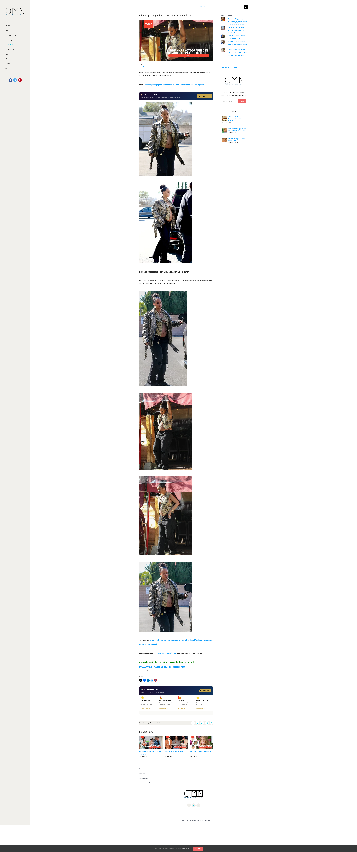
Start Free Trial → (204, 96)
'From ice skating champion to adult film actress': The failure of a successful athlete (237, 44)
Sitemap (143, 771)
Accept (197, 848)
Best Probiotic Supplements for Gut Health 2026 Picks (237, 129)
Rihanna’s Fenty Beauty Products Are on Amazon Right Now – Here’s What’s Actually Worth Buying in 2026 (150, 754)
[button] (224, 118)
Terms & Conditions (146, 781)
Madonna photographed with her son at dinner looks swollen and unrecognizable (175, 85)
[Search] (15, 68)
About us (143, 766)
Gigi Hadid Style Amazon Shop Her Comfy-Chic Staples (236, 118)
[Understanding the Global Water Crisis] (224, 139)
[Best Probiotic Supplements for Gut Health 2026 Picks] (224, 129)
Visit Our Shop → (205, 690)
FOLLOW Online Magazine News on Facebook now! (162, 667)
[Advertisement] (56, 835)
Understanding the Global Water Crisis (236, 139)
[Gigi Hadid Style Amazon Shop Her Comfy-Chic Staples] (224, 117)
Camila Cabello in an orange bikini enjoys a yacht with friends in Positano (236, 30)
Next (210, 7)
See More (186, 848)
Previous (204, 7)
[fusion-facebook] (189, 803)
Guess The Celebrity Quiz (167, 653)
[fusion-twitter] (194, 803)
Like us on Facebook (229, 67)
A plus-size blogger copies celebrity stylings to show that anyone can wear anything (237, 21)
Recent (234, 111)
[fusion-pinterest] (198, 803)
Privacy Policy (144, 776)
